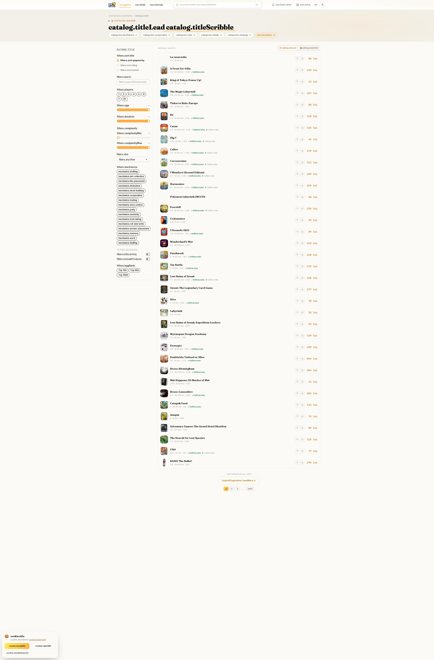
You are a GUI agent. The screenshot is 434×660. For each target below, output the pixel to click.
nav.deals (140, 4)
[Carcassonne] (239, 162)
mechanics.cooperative (130, 195)
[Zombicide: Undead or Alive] (239, 358)
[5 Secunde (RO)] (239, 231)
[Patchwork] (239, 255)
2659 (250, 489)
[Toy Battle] (239, 266)
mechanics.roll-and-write (131, 224)
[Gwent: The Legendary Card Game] (239, 289)
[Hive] (239, 301)
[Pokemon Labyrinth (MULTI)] (239, 197)
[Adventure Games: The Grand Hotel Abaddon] (239, 428)
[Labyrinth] (239, 312)
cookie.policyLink (37, 639)
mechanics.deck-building (131, 190)
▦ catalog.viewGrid (309, 48)
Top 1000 (123, 275)
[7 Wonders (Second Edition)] (239, 174)
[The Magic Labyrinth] (239, 93)
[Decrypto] (239, 347)
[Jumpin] (239, 416)
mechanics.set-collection (131, 176)
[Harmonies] (239, 185)
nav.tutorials (156, 4)
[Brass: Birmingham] (239, 370)
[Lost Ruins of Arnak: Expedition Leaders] (239, 324)
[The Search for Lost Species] (239, 439)
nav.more (305, 4)
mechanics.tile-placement (131, 181)
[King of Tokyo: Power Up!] (239, 81)
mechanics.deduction (129, 186)
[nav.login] (322, 5)
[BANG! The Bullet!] (239, 462)
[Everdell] (239, 208)
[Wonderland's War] (239, 243)
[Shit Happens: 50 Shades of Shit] (239, 382)
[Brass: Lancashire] (239, 393)
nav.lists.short (283, 4)
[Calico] (239, 151)
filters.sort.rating (128, 65)
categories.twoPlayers (124, 35)
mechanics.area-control (130, 205)
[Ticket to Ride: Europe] (239, 105)
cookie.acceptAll (17, 646)
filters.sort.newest (129, 70)
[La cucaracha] (239, 58)
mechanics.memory (128, 233)
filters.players (125, 89)
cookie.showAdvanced (17, 653)
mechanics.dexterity (128, 214)
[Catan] (239, 128)
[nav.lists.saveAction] (297, 58)
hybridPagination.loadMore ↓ (239, 480)
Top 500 (134, 270)
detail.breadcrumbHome (120, 16)
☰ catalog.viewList (287, 48)
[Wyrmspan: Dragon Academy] (239, 335)
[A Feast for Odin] (239, 70)
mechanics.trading (127, 200)
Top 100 (122, 270)
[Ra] (239, 116)
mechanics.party (126, 209)
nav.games (125, 4)
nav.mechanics (266, 35)
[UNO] (239, 451)
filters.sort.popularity (132, 60)
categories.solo (185, 35)
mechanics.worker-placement (133, 228)
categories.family (211, 35)
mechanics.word (126, 238)
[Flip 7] (239, 139)
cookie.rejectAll (43, 646)
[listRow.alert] (302, 58)
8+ (124, 99)
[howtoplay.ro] (112, 4)
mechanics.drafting (128, 171)
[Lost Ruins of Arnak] (239, 278)
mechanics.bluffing (127, 243)
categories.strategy (239, 35)
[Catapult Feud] (239, 405)
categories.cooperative (156, 35)
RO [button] (315, 5)
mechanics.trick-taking (129, 219)
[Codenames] (239, 220)
